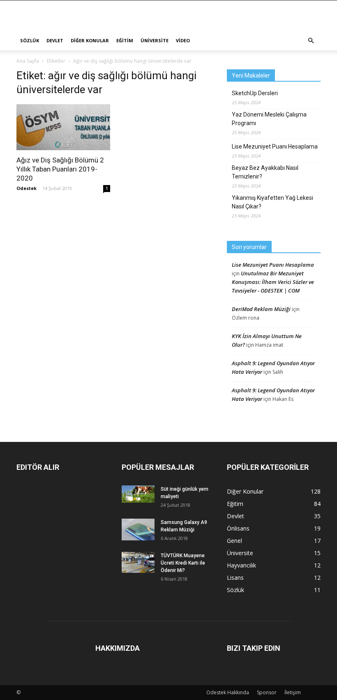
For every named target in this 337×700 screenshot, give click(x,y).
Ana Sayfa (27, 60)
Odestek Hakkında (227, 692)
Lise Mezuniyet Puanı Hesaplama (275, 146)
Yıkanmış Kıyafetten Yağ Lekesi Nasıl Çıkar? (272, 202)
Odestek (26, 188)
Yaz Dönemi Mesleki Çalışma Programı (269, 118)
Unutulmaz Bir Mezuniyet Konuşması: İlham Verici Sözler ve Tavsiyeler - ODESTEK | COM (273, 282)
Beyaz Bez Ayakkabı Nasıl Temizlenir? (265, 172)
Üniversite (154, 40)
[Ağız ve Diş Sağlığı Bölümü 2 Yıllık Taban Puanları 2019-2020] (63, 127)
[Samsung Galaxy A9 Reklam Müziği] (138, 529)
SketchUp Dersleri (255, 93)
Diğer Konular (90, 40)
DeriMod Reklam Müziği (261, 309)
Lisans (235, 577)
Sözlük (29, 40)
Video (183, 40)
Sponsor (267, 692)
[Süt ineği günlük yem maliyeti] (138, 494)
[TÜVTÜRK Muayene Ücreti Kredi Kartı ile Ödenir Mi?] (138, 562)
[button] (311, 40)
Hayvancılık (241, 565)
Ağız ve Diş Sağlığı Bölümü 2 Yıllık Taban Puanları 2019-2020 (60, 169)
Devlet (54, 40)
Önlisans (238, 528)
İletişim (292, 692)
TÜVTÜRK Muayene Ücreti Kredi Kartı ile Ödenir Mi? (183, 563)
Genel (234, 540)
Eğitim (124, 40)
